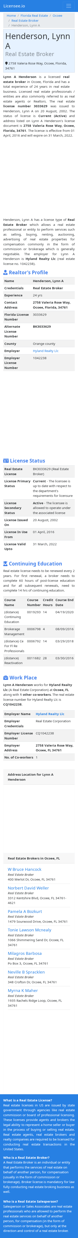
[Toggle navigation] (69, 6)
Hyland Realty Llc (45, 351)
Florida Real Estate (34, 15)
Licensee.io (14, 5)
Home (11, 15)
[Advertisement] (39, 177)
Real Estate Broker (25, 20)
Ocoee (57, 15)
